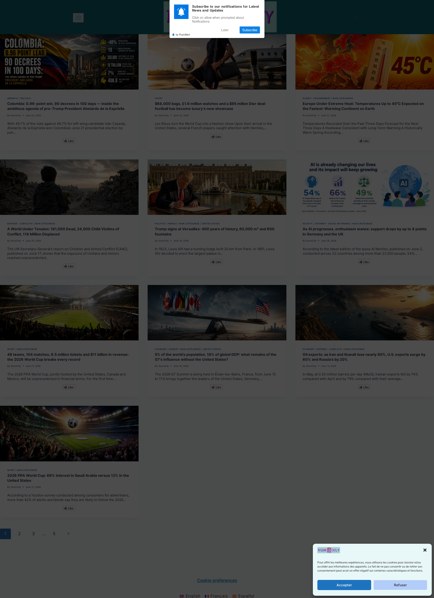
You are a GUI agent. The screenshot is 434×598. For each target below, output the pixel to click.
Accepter (344, 585)
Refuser (400, 585)
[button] (425, 550)
